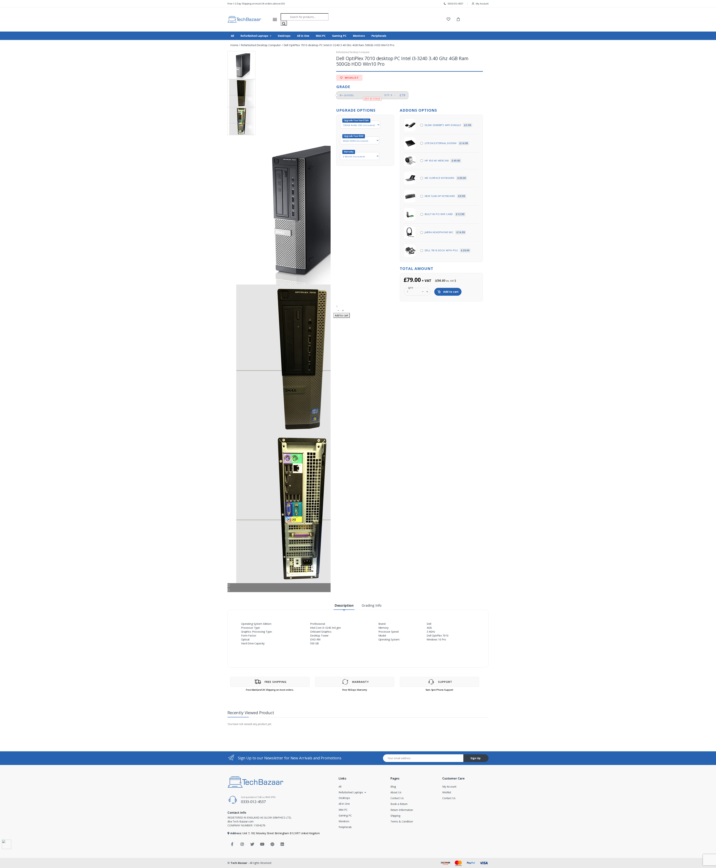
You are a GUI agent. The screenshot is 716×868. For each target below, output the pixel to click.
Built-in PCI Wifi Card (444, 214)
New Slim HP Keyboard (445, 196)
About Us (395, 792)
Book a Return (399, 804)
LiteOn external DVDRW (446, 143)
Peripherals (378, 36)
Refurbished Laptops (254, 36)
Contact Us (397, 798)
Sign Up (475, 758)
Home (234, 45)
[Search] (284, 23)
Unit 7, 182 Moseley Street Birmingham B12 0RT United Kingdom (281, 833)
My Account (482, 3)
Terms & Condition (401, 821)
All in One (303, 36)
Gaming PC (339, 36)
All (232, 36)
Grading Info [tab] (371, 605)
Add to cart (450, 291)
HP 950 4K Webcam (442, 160)
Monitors (359, 36)
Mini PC (320, 36)
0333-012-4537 (455, 3)
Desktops (284, 36)
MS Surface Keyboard (445, 178)
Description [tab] (344, 605)
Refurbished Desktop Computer (261, 45)
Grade (343, 86)
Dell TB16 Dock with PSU (447, 250)
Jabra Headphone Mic (445, 232)
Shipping (395, 815)
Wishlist (351, 77)
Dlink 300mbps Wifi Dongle (448, 125)
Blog (393, 786)
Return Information (401, 810)
